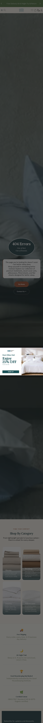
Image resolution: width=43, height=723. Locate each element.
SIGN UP (10, 372)
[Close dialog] (42, 348)
